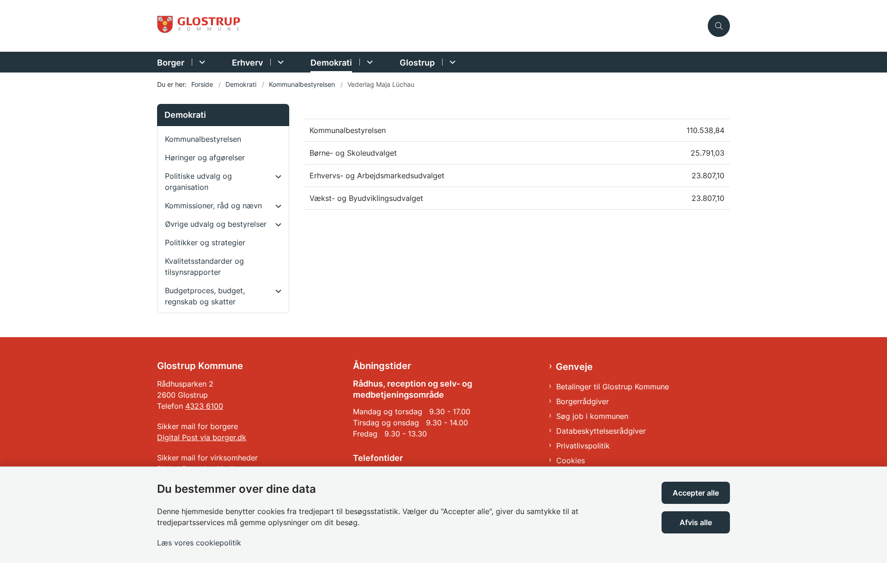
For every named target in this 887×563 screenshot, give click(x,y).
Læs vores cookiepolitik (199, 542)
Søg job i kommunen (592, 416)
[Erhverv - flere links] (279, 62)
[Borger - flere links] (201, 62)
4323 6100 (204, 406)
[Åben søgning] (719, 26)
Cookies (570, 460)
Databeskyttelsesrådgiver (601, 431)
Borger (170, 62)
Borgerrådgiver (582, 401)
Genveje (574, 366)
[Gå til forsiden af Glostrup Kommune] (429, 26)
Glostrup (417, 62)
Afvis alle (696, 522)
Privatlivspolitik (583, 445)
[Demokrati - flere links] (368, 62)
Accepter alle (696, 492)
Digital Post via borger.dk (201, 437)
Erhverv (247, 62)
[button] (276, 176)
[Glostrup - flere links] (451, 62)
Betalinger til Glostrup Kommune (612, 386)
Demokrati (331, 62)
